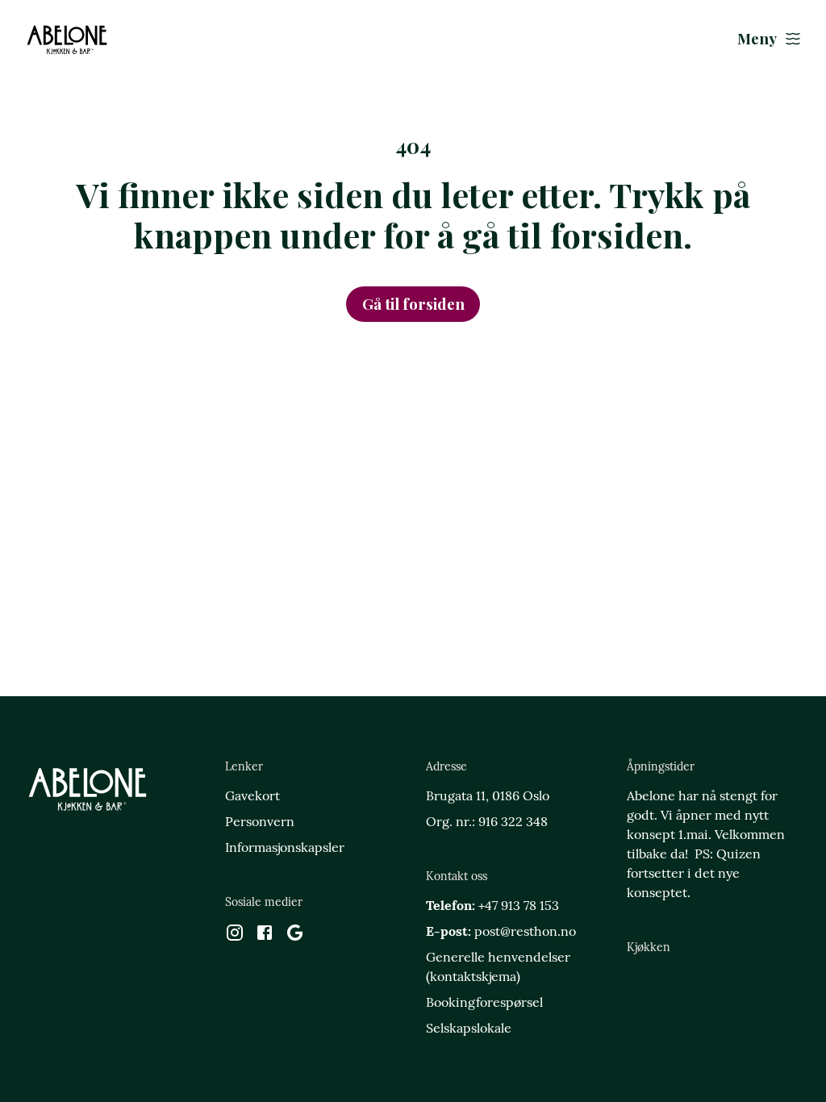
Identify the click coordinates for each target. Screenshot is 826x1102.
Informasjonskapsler (284, 848)
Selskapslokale (468, 1029)
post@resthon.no (525, 932)
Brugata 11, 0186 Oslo (487, 797)
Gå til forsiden (413, 304)
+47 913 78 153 (518, 906)
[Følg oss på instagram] (234, 936)
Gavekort (252, 797)
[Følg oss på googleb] (295, 936)
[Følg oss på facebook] (264, 936)
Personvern (259, 822)
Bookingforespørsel (484, 1003)
